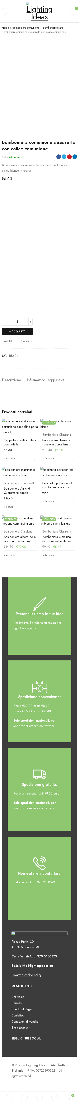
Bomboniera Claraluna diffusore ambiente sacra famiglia (58, 541)
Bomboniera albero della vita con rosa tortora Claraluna (20, 541)
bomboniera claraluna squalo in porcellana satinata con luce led (56, 444)
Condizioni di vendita (25, 1021)
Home (5, 28)
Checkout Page (22, 1009)
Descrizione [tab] (11, 380)
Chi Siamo (18, 997)
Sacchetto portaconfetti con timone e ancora (57, 485)
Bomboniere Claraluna (56, 435)
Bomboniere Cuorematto (19, 483)
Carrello (17, 1003)
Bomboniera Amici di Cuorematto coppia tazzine (17, 492)
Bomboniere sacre (53, 28)
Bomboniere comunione (25, 28)
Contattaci (18, 1015)
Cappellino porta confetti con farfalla (20, 442)
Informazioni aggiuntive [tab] (46, 380)
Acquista (19, 331)
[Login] (54, 1097)
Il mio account (20, 1028)
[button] (9, 458)
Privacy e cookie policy (26, 975)
